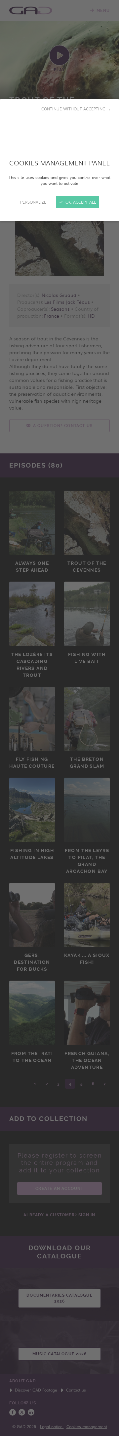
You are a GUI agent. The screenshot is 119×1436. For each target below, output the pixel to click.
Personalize (33, 202)
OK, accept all (80, 202)
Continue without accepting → (76, 109)
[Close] (59, 718)
